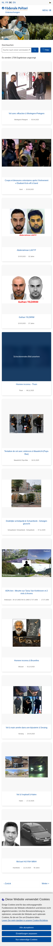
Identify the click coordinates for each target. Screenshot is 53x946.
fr (6, 2)
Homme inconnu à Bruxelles (26, 660)
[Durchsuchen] (34, 50)
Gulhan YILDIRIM (26, 317)
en (14, 2)
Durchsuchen (8, 45)
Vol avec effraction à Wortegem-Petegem (26, 113)
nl (3, 2)
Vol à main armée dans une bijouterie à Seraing (26, 728)
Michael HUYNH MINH (26, 862)
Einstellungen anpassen (26, 934)
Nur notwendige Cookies (26, 940)
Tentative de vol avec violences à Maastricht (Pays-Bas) (26, 452)
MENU (45, 10)
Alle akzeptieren (26, 928)
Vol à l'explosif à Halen (26, 794)
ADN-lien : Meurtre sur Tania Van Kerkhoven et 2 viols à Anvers (26, 592)
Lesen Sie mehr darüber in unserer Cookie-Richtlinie (25, 920)
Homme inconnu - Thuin (26, 384)
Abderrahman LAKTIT (26, 250)
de (10, 2)
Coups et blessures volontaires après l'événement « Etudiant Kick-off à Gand (26, 181)
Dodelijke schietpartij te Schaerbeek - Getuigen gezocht (26, 522)
